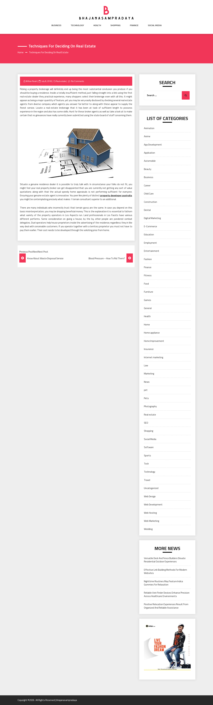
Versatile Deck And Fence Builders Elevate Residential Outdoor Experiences (165, 559)
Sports (147, 455)
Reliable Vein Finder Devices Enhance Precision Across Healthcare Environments (166, 594)
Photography (150, 406)
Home (147, 324)
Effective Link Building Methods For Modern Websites (165, 571)
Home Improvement (154, 341)
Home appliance (152, 332)
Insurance (149, 349)
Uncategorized (151, 488)
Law (146, 365)
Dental (147, 210)
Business (56, 25)
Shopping (115, 25)
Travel (147, 480)
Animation (149, 128)
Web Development (153, 504)
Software (149, 447)
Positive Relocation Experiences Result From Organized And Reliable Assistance (166, 605)
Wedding (148, 529)
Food (146, 283)
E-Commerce (150, 226)
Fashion (148, 259)
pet (146, 390)
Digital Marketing (152, 218)
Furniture (148, 292)
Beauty (147, 169)
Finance (134, 25)
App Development (153, 144)
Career (147, 185)
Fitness (148, 275)
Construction (150, 202)
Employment (150, 243)
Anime (147, 136)
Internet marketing (153, 357)
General (148, 308)
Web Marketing (151, 521)
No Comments (77, 81)
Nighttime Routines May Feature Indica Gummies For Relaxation (163, 583)
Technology (77, 25)
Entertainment (151, 251)
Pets (146, 398)
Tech (146, 463)
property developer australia (116, 195)
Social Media (155, 25)
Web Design (150, 496)
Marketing (149, 373)
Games (147, 300)
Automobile (150, 161)
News (147, 382)
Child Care (149, 193)
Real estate (61, 81)
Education (149, 234)
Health (97, 25)
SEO (146, 423)
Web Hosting (150, 513)
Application (149, 153)
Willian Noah (31, 81)
